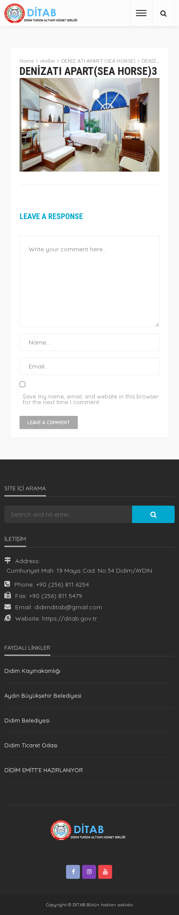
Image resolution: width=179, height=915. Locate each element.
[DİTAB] (42, 13)
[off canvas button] (141, 13)
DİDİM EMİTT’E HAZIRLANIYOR (43, 769)
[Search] (163, 13)
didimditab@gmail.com (68, 607)
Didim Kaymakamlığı (32, 670)
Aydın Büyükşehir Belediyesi (42, 695)
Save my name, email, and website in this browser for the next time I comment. (91, 399)
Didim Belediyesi (27, 720)
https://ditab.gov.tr (69, 618)
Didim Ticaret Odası (30, 745)
